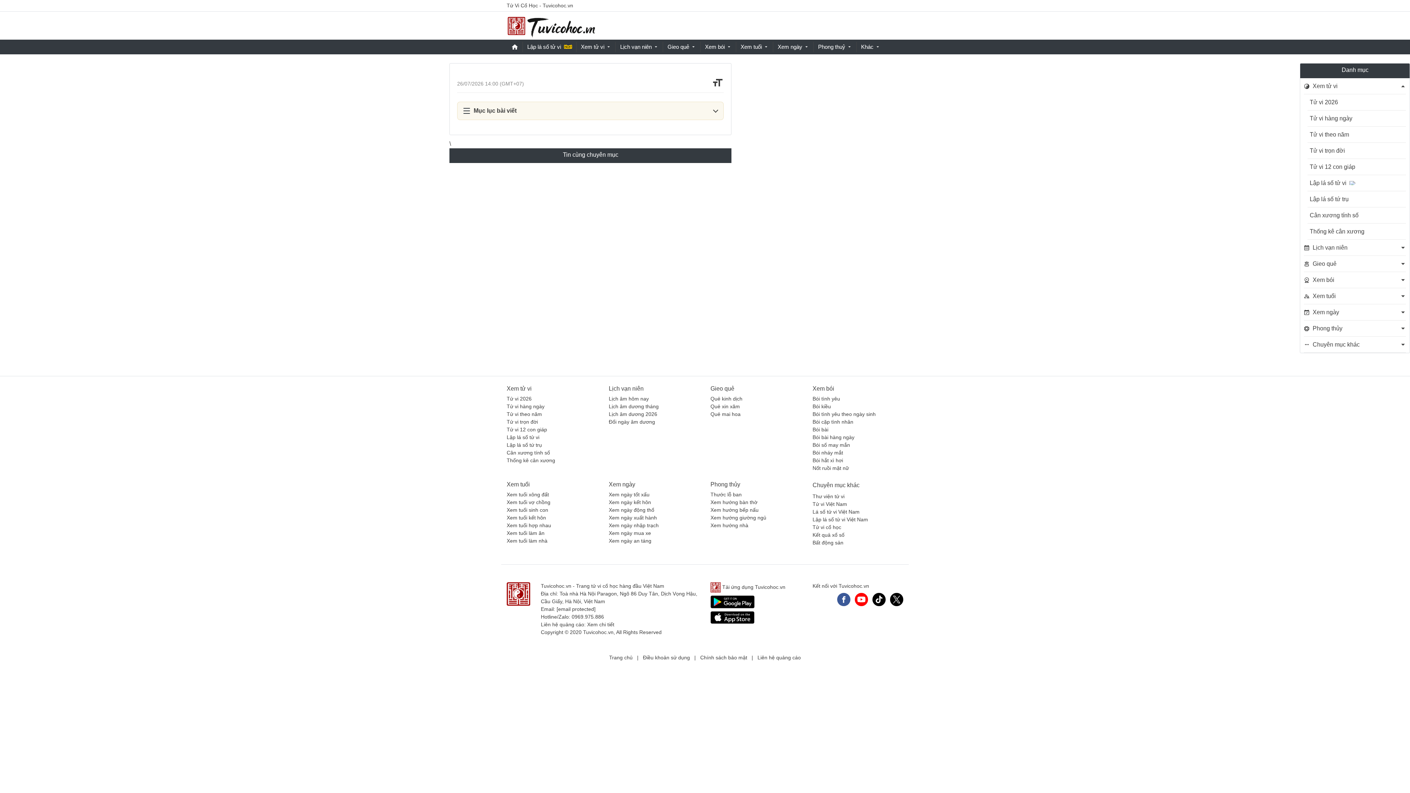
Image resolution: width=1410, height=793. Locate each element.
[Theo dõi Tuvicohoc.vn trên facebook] (843, 599)
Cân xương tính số (1334, 215)
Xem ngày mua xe (630, 533)
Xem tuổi (751, 47)
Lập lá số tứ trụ (1329, 199)
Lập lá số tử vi (544, 47)
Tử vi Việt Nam (830, 504)
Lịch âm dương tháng (634, 406)
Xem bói (715, 47)
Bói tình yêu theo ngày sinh (844, 414)
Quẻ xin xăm (725, 406)
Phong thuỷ (831, 47)
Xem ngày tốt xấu (629, 494)
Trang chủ (621, 657)
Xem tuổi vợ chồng (528, 502)
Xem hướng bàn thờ (734, 502)
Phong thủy (725, 484)
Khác (867, 47)
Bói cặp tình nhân (833, 422)
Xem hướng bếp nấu (735, 510)
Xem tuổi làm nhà (527, 541)
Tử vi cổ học (827, 527)
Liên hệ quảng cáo (779, 657)
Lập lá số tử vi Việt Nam (840, 519)
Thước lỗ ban (726, 494)
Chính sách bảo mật (723, 657)
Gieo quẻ (678, 47)
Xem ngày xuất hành (633, 518)
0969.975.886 (588, 617)
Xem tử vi (592, 47)
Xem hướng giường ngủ (738, 518)
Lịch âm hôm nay (629, 399)
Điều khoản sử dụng (666, 657)
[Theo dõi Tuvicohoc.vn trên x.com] (896, 599)
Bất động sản (828, 543)
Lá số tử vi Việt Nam (836, 512)
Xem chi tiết (600, 624)
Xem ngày (790, 47)
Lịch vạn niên (636, 47)
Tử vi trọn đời (1327, 151)
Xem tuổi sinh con (527, 510)
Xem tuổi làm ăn (526, 533)
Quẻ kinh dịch (726, 399)
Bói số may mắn (831, 445)
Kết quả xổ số (829, 535)
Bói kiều (822, 406)
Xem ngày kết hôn (630, 502)
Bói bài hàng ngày (833, 437)
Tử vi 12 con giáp (1332, 167)
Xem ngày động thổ (631, 510)
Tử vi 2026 (1324, 102)
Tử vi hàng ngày (1331, 118)
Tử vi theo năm (1329, 134)
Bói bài (820, 429)
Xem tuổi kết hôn (526, 518)
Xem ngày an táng (630, 541)
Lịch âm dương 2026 (633, 414)
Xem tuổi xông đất (528, 494)
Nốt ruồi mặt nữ (831, 468)
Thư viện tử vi (829, 496)
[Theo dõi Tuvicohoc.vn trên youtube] (861, 599)
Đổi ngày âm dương (632, 422)
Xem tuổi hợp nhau (529, 525)
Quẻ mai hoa (726, 414)
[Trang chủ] (551, 26)
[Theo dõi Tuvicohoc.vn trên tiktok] (879, 599)
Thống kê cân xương (1337, 231)
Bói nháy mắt (828, 453)
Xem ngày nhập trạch (634, 525)
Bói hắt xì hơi (828, 460)
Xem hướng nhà (729, 525)
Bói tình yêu (826, 399)
